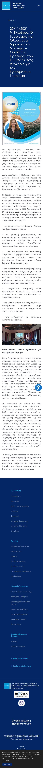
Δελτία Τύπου (16, 576)
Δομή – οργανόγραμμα (20, 506)
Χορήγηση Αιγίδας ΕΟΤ (19, 597)
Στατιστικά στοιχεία (18, 646)
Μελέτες (14, 641)
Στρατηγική (15, 516)
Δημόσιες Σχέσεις (17, 566)
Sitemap (21, 746)
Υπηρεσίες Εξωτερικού (19, 526)
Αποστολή (15, 501)
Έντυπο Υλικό (16, 624)
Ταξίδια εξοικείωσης (18, 561)
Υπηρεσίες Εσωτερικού (19, 521)
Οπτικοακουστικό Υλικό (19, 614)
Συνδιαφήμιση (16, 551)
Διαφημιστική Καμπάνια (20, 546)
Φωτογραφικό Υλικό (18, 619)
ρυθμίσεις (5, 760)
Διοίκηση (14, 511)
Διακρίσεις (15, 531)
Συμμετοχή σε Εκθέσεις (19, 609)
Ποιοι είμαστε (16, 496)
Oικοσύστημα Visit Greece (21, 571)
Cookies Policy (21, 749)
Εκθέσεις (14, 556)
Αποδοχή (7, 764)
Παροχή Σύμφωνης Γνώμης (21, 592)
